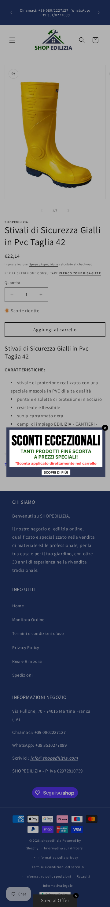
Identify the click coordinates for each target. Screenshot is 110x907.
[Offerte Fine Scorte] (55, 475)
